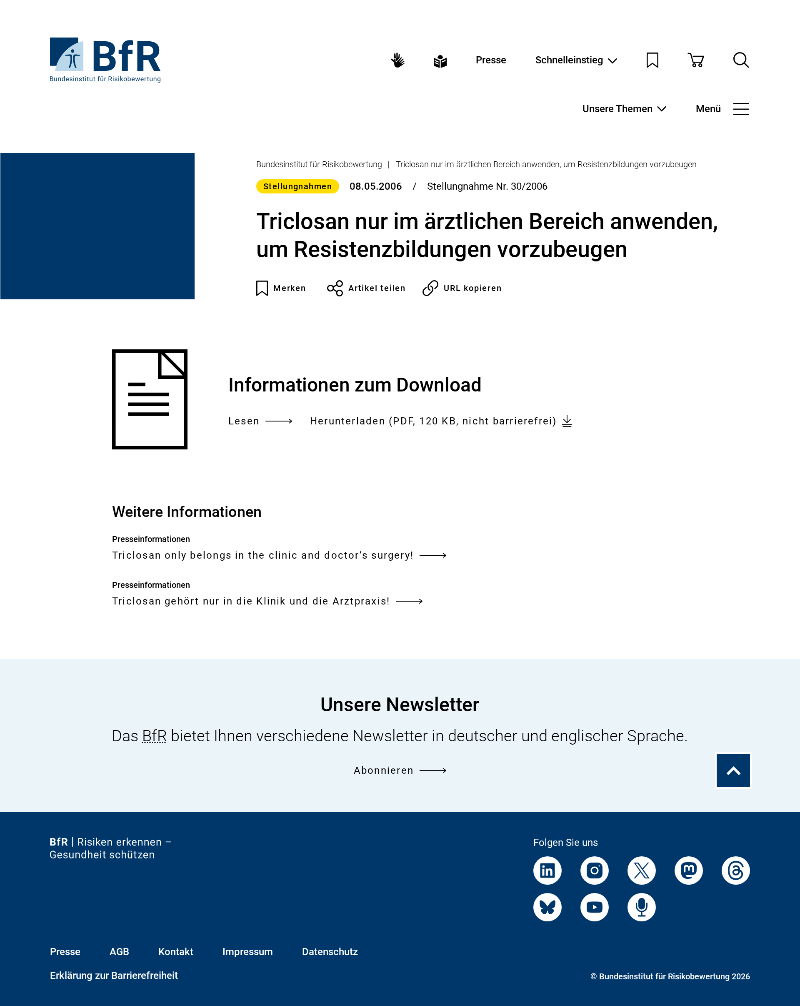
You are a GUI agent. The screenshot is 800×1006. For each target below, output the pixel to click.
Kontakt (175, 952)
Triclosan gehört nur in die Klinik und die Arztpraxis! (251, 601)
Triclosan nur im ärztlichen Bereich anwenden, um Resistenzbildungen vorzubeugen (546, 164)
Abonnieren (384, 770)
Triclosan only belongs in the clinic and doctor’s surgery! (263, 555)
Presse (491, 60)
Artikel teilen (377, 288)
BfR (154, 736)
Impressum (247, 952)
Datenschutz (330, 952)
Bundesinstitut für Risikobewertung (319, 164)
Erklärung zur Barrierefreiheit (114, 975)
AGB (119, 952)
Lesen (244, 422)
